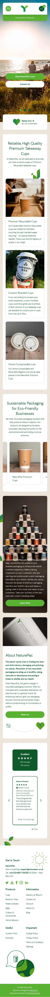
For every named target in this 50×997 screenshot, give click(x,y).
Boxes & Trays (12, 899)
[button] (9, 800)
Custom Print (11, 933)
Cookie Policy (32, 933)
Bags (8, 908)
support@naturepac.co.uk (31, 869)
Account (29, 903)
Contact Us (25, 84)
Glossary (9, 937)
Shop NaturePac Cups (25, 76)
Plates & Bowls (12, 903)
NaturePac (34, 990)
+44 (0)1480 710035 (18, 872)
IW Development (33, 993)
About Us (25, 714)
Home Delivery (12, 920)
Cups (8, 894)
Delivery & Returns (34, 894)
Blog (28, 912)
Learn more (25, 602)
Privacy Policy (32, 937)
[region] (25, 800)
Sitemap (29, 946)
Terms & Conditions (34, 942)
